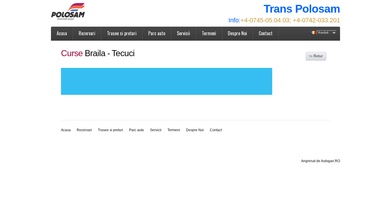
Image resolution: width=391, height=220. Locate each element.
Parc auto (156, 33)
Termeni (209, 33)
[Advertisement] (166, 81)
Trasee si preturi (122, 33)
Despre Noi (237, 33)
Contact (265, 33)
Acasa (62, 33)
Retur (318, 56)
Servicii (183, 33)
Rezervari (87, 33)
